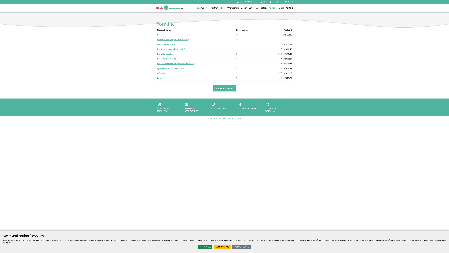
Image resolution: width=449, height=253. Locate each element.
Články (244, 8)
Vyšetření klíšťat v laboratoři (170, 68)
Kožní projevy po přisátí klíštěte (172, 49)
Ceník (251, 8)
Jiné (159, 78)
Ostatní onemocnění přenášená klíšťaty (175, 63)
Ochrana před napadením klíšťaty (173, 39)
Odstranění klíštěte (166, 44)
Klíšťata (161, 34)
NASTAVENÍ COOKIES (242, 247)
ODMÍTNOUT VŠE (222, 247)
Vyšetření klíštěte (217, 8)
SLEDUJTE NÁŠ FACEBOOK (249, 108)
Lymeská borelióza (166, 54)
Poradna (273, 8)
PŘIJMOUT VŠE (205, 247)
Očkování (161, 73)
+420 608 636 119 (218, 108)
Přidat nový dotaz (224, 88)
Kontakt (289, 8)
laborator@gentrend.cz (271, 2)
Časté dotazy (261, 8)
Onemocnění (233, 8)
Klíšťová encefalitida (166, 59)
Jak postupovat (201, 8)
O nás (281, 8)
